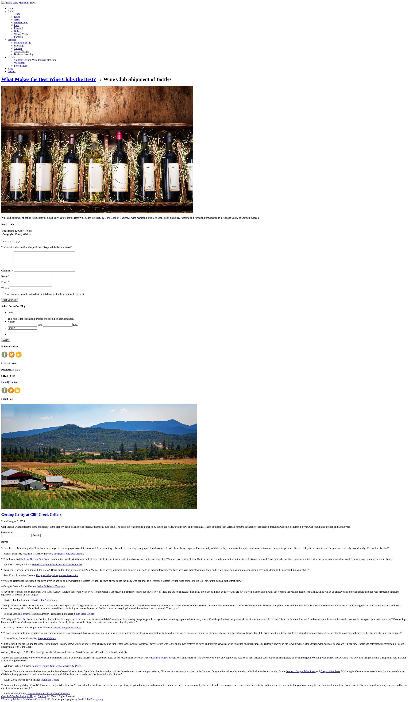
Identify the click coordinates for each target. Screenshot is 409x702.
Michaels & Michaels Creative (69, 553)
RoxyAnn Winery (47, 638)
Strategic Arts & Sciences (49, 652)
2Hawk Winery (160, 657)
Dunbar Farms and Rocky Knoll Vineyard (48, 693)
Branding (18, 45)
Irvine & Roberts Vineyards (51, 586)
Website (5, 288)
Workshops (19, 62)
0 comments (7, 532)
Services (12, 39)
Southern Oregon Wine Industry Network (35, 60)
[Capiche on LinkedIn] (18, 356)
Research (18, 28)
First (40, 324)
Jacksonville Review (72, 564)
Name (5, 276)
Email (5, 282)
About (11, 11)
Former (25, 613)
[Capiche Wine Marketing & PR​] (18, 2)
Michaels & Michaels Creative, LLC (31, 699)
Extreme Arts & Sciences (79, 652)
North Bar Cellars (50, 679)
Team (17, 13)
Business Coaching (23, 54)
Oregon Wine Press (330, 671)
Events (11, 57)
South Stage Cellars (84, 613)
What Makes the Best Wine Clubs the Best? (48, 79)
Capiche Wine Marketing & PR (17, 696)
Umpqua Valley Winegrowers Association (57, 575)
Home (11, 8)
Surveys (18, 48)
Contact (11, 71)
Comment (7, 270)
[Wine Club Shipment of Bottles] (97, 212)
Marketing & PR (22, 42)
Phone (11, 312)
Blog (10, 68)
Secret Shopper (21, 51)
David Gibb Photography (44, 600)
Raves (17, 16)
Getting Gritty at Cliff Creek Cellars (31, 514)
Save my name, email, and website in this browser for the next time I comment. (45, 294)
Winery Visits (21, 34)
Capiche (42, 696)
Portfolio (18, 37)
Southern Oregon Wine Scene (35, 559)
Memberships (21, 22)
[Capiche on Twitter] (11, 356)
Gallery (18, 31)
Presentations (20, 65)
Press (16, 25)
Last (75, 324)
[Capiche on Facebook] (4, 356)
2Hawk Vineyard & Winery (67, 627)
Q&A (17, 19)
